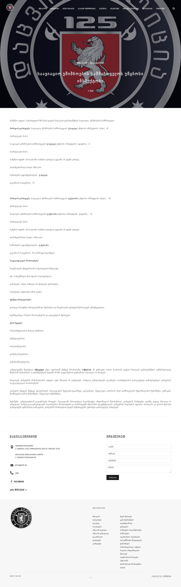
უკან (91, 91)
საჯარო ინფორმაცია (87, 8)
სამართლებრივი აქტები (130, 547)
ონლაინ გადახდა (100, 530)
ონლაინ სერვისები (131, 8)
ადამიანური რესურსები (130, 537)
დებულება (124, 527)
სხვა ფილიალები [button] (17, 490)
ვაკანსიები (147, 8)
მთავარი (42, 8)
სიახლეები (114, 8)
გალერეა (103, 8)
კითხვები (97, 540)
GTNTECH (167, 576)
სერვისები (54, 8)
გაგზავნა (113, 477)
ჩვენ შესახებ (68, 8)
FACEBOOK (18, 481)
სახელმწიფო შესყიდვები (131, 540)
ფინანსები (125, 544)
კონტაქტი (160, 8)
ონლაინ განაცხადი (101, 533)
